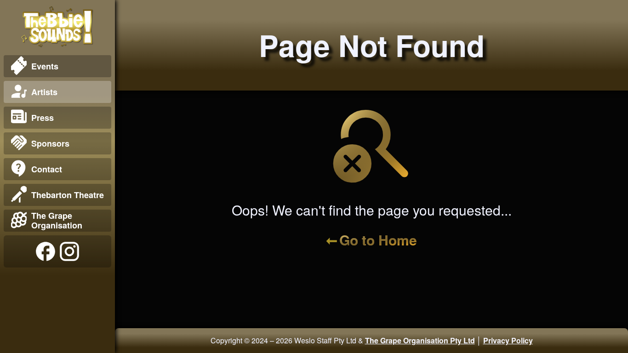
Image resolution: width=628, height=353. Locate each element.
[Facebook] (45, 251)
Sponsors (50, 143)
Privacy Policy (508, 340)
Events (44, 66)
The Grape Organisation (56, 220)
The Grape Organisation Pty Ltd (420, 340)
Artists (44, 92)
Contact (46, 169)
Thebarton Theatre (67, 195)
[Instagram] (69, 251)
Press (42, 118)
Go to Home (378, 240)
